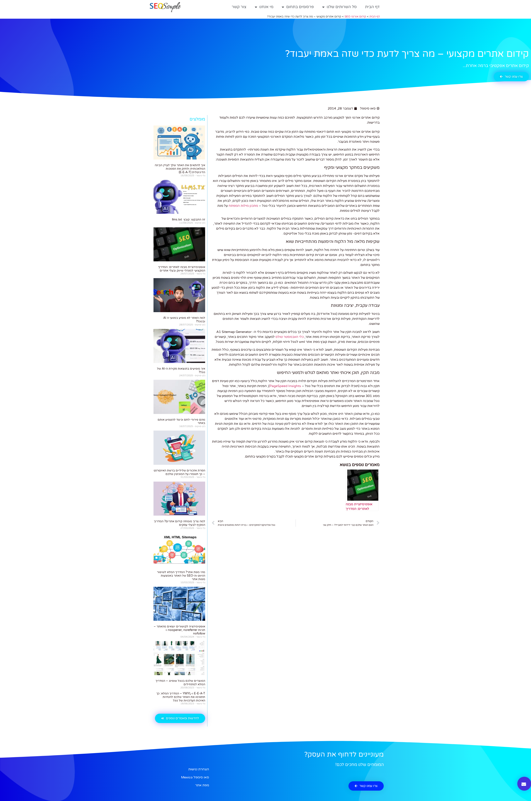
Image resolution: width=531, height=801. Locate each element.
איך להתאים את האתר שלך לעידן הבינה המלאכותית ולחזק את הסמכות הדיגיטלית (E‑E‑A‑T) (180, 168)
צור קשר (239, 7)
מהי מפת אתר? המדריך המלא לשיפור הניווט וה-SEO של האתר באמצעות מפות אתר (181, 575)
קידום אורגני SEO (355, 16)
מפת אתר (202, 785)
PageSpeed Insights (285, 386)
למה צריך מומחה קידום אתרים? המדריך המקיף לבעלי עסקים (179, 523)
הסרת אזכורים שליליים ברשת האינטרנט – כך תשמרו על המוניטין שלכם (179, 472)
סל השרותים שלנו (342, 7)
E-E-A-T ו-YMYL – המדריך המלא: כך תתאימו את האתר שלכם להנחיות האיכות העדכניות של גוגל (180, 697)
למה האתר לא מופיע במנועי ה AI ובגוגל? (184, 319)
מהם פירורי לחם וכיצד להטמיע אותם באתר (181, 421)
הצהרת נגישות (198, 769)
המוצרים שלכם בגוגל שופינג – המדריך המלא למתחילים (180, 682)
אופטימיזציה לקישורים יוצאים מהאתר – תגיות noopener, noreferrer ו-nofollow (179, 630)
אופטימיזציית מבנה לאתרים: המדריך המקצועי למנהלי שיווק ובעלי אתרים (181, 268)
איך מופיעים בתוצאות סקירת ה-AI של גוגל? (181, 370)
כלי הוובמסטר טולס (289, 337)
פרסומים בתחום (300, 7)
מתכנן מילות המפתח (243, 206)
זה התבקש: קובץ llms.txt (188, 219)
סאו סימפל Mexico (195, 777)
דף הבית (372, 7)
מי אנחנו (266, 7)
